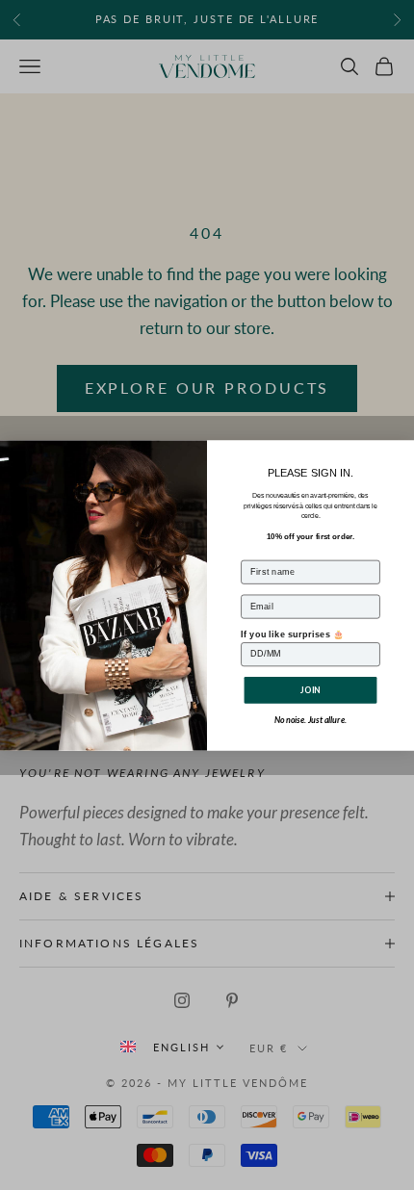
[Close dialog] (402, 451)
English (181, 1047)
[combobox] (171, 1047)
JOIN (310, 689)
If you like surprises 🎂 (293, 633)
